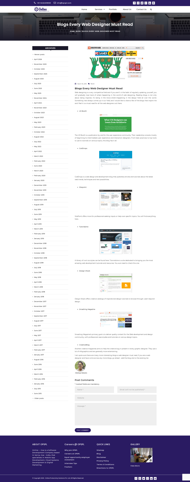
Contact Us (141, 9)
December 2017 (40, 301)
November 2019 (40, 190)
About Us (127, 9)
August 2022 (39, 137)
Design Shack (84, 271)
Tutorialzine (83, 227)
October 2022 (39, 132)
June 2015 (38, 393)
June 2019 (38, 214)
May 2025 (37, 93)
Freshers (68, 467)
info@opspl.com (64, 3)
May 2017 (37, 335)
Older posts (39, 398)
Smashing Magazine (87, 309)
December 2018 (40, 243)
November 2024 (40, 98)
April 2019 (38, 224)
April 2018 (38, 282)
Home (84, 9)
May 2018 (37, 277)
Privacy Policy (103, 461)
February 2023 (39, 127)
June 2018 (38, 272)
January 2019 (39, 239)
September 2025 (40, 74)
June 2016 (38, 364)
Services (98, 9)
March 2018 (38, 287)
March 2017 (38, 345)
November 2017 (40, 306)
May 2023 (37, 122)
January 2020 (39, 180)
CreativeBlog (84, 345)
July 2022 (37, 142)
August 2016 (38, 360)
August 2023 (39, 117)
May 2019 (37, 219)
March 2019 (38, 229)
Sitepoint (83, 187)
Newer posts (39, 54)
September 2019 (40, 200)
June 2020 (38, 166)
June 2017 (38, 331)
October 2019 (39, 195)
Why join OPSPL (71, 450)
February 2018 (39, 292)
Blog (78, 31)
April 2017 (37, 340)
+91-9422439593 (44, 3)
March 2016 (38, 374)
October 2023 (39, 113)
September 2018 (40, 258)
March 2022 (38, 156)
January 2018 (39, 297)
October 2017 (39, 311)
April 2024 (38, 103)
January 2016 (39, 384)
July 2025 (37, 84)
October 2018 (39, 253)
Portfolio (113, 9)
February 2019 (39, 234)
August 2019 (38, 205)
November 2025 (40, 64)
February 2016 (39, 379)
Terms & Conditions (105, 464)
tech (92, 84)
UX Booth (83, 111)
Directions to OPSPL (105, 468)
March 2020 (38, 171)
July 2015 (37, 389)
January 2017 (39, 355)
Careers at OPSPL (72, 454)
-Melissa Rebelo (81, 373)
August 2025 (39, 79)
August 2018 (38, 263)
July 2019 (37, 209)
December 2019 (40, 185)
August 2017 (38, 321)
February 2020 (39, 176)
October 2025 (39, 69)
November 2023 (40, 108)
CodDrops (83, 148)
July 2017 (37, 326)
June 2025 (38, 88)
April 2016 (38, 369)
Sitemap (100, 450)
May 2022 (37, 146)
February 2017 (39, 350)
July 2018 (37, 268)
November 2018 (40, 248)
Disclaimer (101, 457)
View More (135, 466)
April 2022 (38, 151)
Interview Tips (71, 463)
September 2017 (40, 316)
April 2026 (38, 59)
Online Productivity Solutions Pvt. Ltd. (57, 478)
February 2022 (39, 161)
